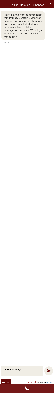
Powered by (40, 382)
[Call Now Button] (27, 388)
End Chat (5, 382)
